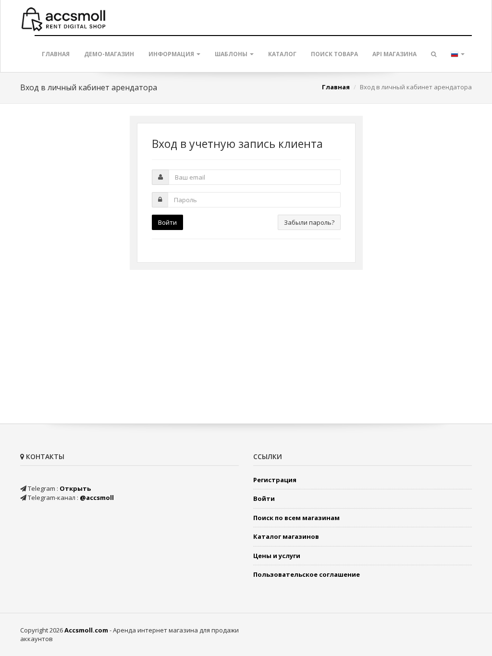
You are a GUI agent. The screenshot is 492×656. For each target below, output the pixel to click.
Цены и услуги (276, 555)
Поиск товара (334, 54)
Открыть (75, 488)
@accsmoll (97, 497)
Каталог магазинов (286, 536)
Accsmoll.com (86, 630)
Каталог (282, 54)
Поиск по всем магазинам (296, 517)
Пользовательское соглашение (306, 574)
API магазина (394, 54)
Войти (167, 222)
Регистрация (274, 479)
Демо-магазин (109, 54)
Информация (172, 54)
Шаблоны (232, 54)
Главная (56, 54)
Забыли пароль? (309, 222)
